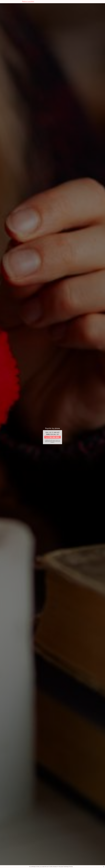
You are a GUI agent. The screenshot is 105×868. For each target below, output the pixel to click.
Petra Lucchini (28, 1)
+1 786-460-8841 (53, 437)
